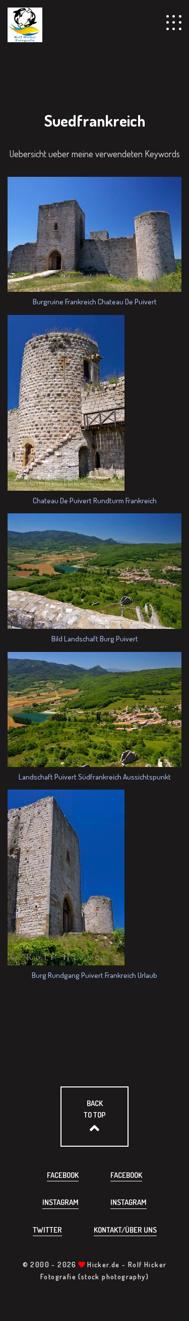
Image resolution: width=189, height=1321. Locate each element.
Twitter (47, 1230)
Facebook (63, 1175)
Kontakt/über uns (125, 1230)
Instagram (60, 1202)
